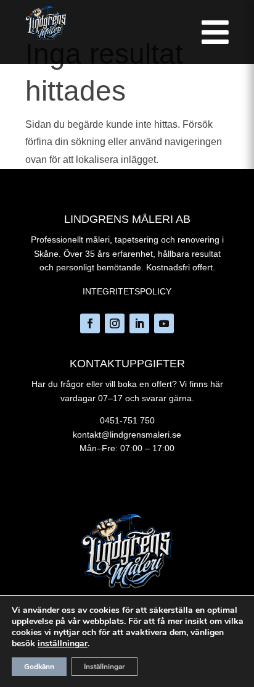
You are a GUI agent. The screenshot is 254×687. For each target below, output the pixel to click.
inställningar (63, 643)
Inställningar (104, 667)
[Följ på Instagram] (115, 323)
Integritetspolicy (127, 291)
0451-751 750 (127, 420)
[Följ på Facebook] (90, 323)
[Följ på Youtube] (164, 323)
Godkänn (39, 667)
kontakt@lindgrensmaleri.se (127, 434)
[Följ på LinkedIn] (139, 323)
